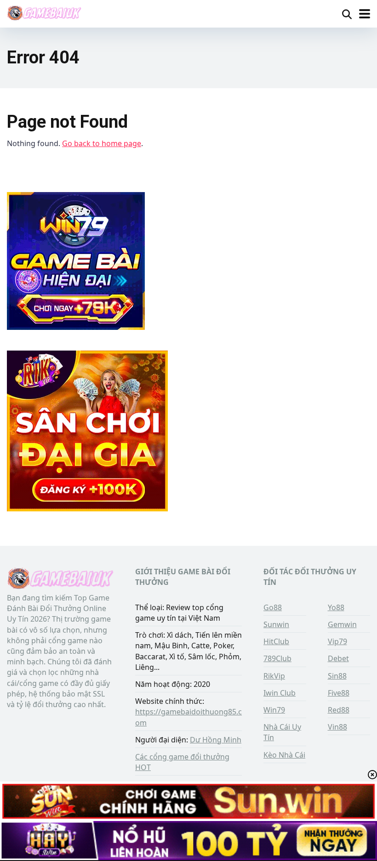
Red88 (338, 710)
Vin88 (337, 727)
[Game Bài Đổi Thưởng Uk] (44, 12)
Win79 (274, 710)
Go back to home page (101, 143)
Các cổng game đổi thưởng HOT (182, 762)
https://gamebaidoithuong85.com (188, 717)
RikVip (274, 676)
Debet (338, 658)
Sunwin (276, 624)
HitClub (276, 641)
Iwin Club (279, 693)
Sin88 (337, 676)
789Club (277, 658)
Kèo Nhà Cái (284, 755)
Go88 (272, 607)
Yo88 (336, 607)
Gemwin (342, 624)
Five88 (338, 693)
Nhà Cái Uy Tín (282, 732)
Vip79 (337, 641)
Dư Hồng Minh (215, 740)
